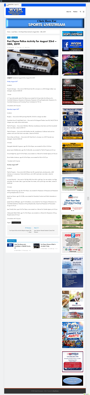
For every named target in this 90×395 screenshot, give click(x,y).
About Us (68, 11)
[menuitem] (1, 1)
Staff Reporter (11, 47)
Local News (14, 37)
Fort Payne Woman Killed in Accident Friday (48, 245)
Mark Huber (18, 250)
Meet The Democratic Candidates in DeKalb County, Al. (22, 246)
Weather (75, 11)
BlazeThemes (55, 391)
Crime (9, 37)
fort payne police (16, 222)
